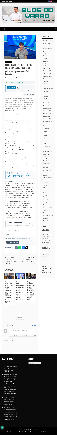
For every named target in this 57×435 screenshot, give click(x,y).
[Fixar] (16, 335)
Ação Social (46, 43)
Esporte (45, 135)
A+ (32, 90)
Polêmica (45, 199)
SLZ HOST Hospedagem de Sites (46, 268)
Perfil (44, 192)
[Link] (27, 335)
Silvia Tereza (45, 242)
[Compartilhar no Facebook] (23, 247)
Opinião (45, 180)
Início (9, 29)
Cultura (45, 94)
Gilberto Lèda (45, 234)
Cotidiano (45, 86)
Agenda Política (47, 48)
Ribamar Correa (46, 240)
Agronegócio (46, 56)
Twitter (53, 1)
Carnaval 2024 (47, 71)
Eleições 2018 (47, 108)
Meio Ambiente (47, 170)
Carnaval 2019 (47, 68)
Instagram (51, 1)
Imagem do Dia (47, 151)
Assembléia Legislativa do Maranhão (46, 254)
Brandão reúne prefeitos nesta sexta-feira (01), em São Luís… (28, 259)
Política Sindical (47, 207)
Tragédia (45, 218)
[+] (31, 335)
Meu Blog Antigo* (46, 272)
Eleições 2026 (47, 119)
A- (25, 90)
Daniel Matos (45, 236)
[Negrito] (10, 335)
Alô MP (45, 58)
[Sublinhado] (14, 335)
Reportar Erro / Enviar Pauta (12, 242)
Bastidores (46, 61)
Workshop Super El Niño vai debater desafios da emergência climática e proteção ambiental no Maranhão (10, 378)
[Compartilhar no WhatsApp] (19, 247)
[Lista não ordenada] (20, 335)
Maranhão (46, 163)
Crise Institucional (48, 88)
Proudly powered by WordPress (16, 431)
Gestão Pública (47, 146)
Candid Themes (45, 431)
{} (28, 335)
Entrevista (8, 61)
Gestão (45, 143)
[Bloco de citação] (23, 335)
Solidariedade (47, 213)
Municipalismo (47, 173)
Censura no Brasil (48, 79)
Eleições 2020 (47, 111)
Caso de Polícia (47, 76)
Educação (46, 105)
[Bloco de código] (25, 335)
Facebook (49, 1)
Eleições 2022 (47, 113)
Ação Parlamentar (48, 40)
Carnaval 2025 (47, 73)
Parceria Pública (47, 190)
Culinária (45, 91)
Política (45, 205)
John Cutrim (45, 238)
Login (34, 325)
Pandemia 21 (47, 182)
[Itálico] (12, 335)
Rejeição (45, 210)
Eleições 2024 (47, 116)
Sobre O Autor (18, 29)
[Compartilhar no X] (26, 247)
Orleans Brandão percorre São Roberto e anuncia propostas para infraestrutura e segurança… (10, 366)
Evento (45, 138)
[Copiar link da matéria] (16, 247)
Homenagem (46, 149)
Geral (44, 141)
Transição (46, 221)
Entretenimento (47, 126)
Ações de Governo (48, 46)
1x (17, 87)
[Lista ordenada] (18, 335)
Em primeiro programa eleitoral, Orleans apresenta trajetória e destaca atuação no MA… (10, 389)
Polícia (45, 202)
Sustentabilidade (48, 215)
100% (28, 90)
